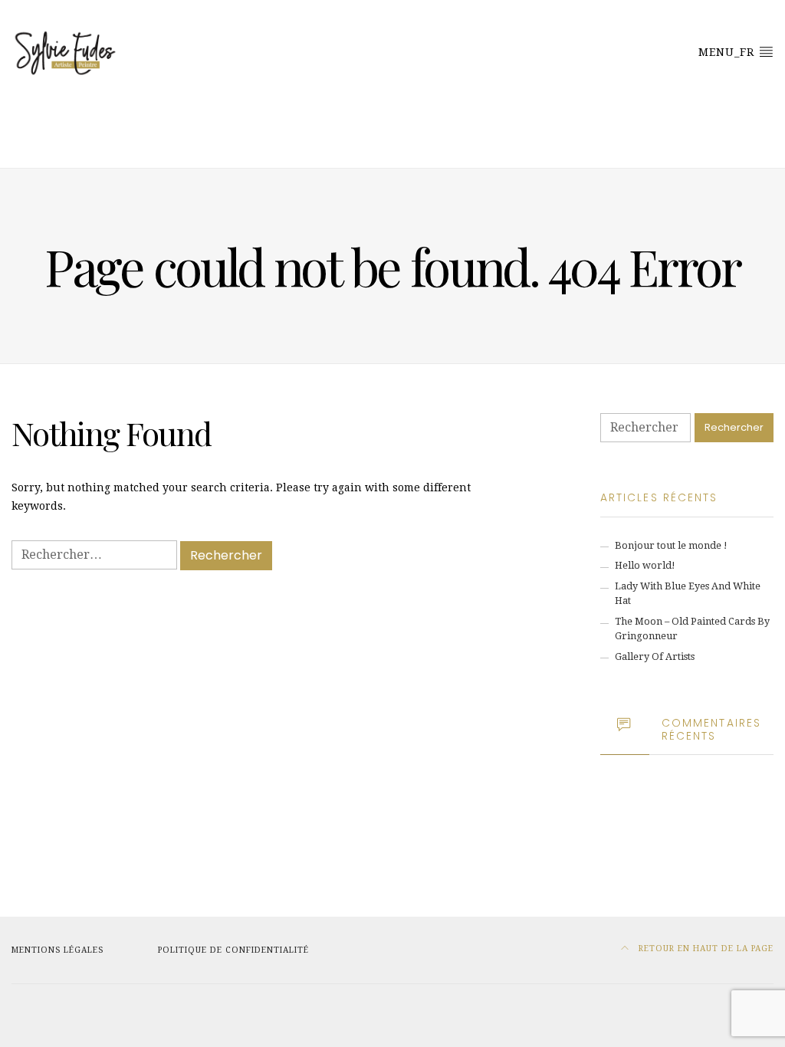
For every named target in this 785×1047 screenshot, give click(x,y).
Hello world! (645, 565)
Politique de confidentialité (233, 950)
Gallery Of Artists (655, 656)
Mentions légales (57, 950)
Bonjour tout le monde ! (671, 545)
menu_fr (728, 52)
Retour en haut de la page (705, 948)
